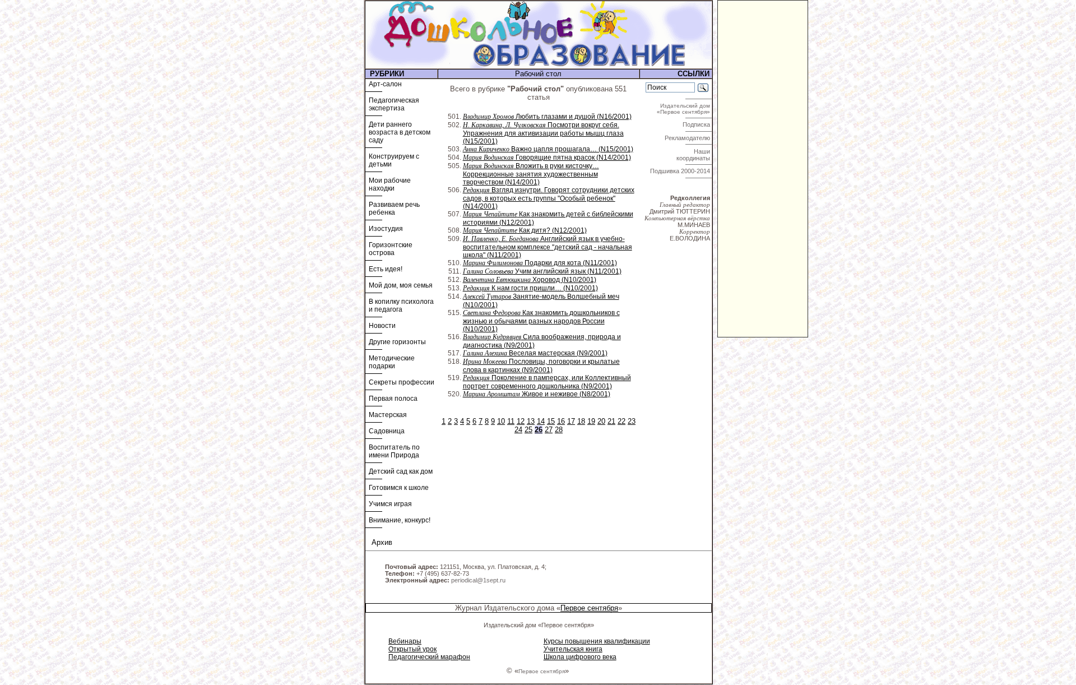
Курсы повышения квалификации (597, 641)
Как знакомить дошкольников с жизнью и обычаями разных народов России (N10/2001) (541, 321)
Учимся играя (390, 504)
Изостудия (386, 229)
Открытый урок (412, 649)
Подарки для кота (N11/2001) (540, 263)
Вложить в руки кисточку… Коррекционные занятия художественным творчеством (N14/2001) (531, 174)
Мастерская (388, 415)
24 (518, 429)
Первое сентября (589, 608)
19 (591, 421)
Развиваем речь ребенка (394, 208)
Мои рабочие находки (390, 184)
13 (531, 421)
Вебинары (404, 641)
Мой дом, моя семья (401, 285)
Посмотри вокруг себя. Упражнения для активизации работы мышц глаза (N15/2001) (543, 133)
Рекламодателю (688, 138)
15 (551, 421)
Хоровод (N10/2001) (529, 280)
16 (561, 421)
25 (528, 429)
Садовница (387, 431)
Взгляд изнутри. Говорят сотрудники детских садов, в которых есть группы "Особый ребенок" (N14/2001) (548, 198)
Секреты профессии (401, 382)
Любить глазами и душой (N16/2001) (547, 117)
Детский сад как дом (401, 471)
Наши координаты (694, 154)
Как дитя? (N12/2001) (525, 230)
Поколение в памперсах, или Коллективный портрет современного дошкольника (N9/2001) (547, 382)
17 (571, 421)
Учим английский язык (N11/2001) (542, 271)
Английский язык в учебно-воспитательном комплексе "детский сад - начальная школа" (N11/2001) (547, 247)
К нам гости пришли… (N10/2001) (530, 288)
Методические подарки (392, 362)
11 (510, 421)
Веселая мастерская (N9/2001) (535, 353)
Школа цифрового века (580, 657)
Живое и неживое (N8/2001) (536, 394)
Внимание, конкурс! (399, 520)
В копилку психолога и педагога (401, 305)
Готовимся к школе (399, 488)
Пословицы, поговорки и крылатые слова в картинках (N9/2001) (541, 366)
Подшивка (680, 171)
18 (581, 421)
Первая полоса (393, 398)
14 (541, 421)
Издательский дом (684, 109)
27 (549, 429)
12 (521, 421)
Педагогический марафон (429, 657)
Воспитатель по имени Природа (394, 451)
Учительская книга (573, 649)
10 (501, 421)
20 (601, 421)
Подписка (697, 124)
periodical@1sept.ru (478, 580)
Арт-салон (385, 84)
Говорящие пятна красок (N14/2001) (547, 157)
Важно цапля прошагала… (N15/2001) (548, 149)
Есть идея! (385, 269)
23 (632, 421)
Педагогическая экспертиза (394, 104)
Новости (382, 326)
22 (621, 421)
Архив (382, 542)
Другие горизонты (397, 342)
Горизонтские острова (390, 249)
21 (611, 421)
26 (538, 429)
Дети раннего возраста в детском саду (399, 132)
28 (559, 429)
